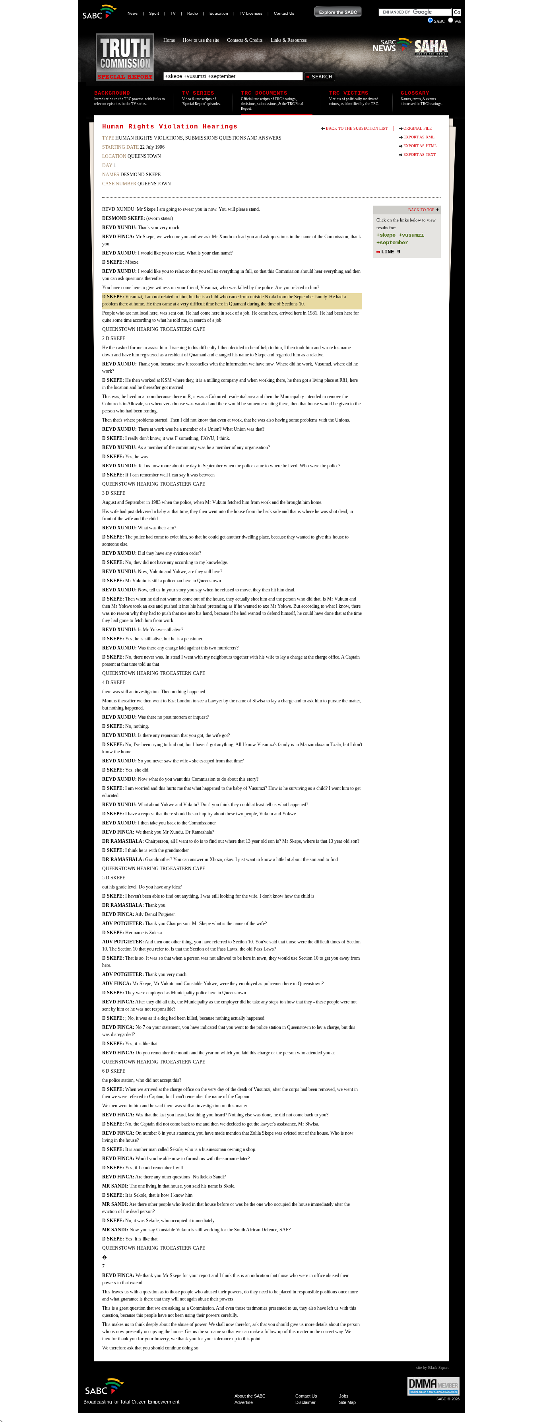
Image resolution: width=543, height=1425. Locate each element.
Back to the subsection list (357, 128)
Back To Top (421, 210)
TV (173, 13)
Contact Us (284, 13)
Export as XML (418, 137)
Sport (154, 13)
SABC (440, 21)
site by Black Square (432, 1367)
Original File (417, 128)
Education (218, 13)
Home (169, 40)
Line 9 (390, 252)
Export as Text (419, 154)
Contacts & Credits (245, 40)
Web (457, 21)
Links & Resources (289, 40)
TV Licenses (251, 13)
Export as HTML (420, 146)
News (133, 13)
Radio (192, 13)
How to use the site (201, 40)
